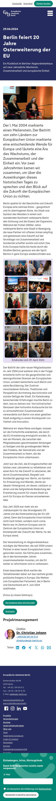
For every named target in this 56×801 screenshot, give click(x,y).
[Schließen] (51, 758)
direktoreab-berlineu (29, 640)
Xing (30, 647)
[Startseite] (12, 13)
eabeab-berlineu (18, 694)
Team (5, 732)
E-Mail (7, 774)
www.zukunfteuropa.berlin (14, 703)
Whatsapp (42, 647)
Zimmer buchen (43, 3)
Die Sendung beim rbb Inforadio (20, 603)
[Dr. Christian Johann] (9, 634)
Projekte (7, 715)
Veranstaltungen (10, 719)
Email (48, 647)
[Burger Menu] (50, 13)
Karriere (6, 746)
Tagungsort (28, 3)
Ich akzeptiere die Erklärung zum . (29, 789)
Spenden (7, 753)
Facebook (23, 647)
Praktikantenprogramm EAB (15, 749)
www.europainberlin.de (13, 700)
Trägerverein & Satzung (13, 736)
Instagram (12, 708)
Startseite (10, 611)
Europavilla (17, 3)
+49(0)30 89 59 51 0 (27, 636)
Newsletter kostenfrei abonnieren (21, 795)
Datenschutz (45, 789)
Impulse (6, 722)
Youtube (25, 708)
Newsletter (8, 742)
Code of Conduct (10, 739)
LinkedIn (17, 647)
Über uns (7, 729)
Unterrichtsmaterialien (13, 726)
